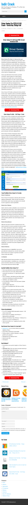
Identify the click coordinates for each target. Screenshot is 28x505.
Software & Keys (6, 495)
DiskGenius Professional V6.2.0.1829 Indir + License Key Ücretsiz (16, 399)
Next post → (24, 381)
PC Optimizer (5, 488)
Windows (4, 490)
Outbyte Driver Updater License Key (9, 106)
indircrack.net (12, 501)
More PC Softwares (7, 493)
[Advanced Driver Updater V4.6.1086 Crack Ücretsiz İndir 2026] (6, 392)
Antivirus (4, 484)
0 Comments (20, 28)
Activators (5, 492)
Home (4, 482)
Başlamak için (5, 328)
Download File (15, 35)
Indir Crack (7, 4)
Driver (4, 30)
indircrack (4, 28)
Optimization (5, 486)
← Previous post (4, 381)
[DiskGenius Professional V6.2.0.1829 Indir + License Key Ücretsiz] (17, 392)
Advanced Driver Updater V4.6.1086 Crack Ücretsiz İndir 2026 (6, 399)
